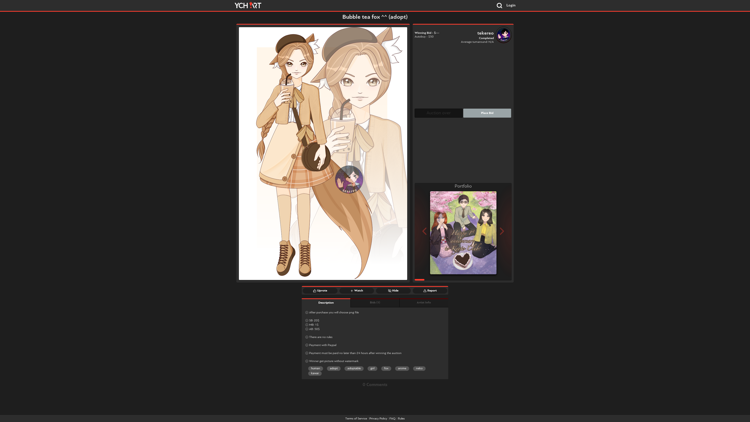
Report (432, 290)
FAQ (392, 418)
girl (372, 368)
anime (402, 368)
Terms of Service (356, 418)
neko (419, 368)
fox (386, 368)
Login (511, 5)
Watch (358, 290)
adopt (334, 368)
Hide (395, 290)
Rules (401, 418)
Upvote (322, 290)
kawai (315, 373)
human (315, 368)
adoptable (354, 368)
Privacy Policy (378, 418)
